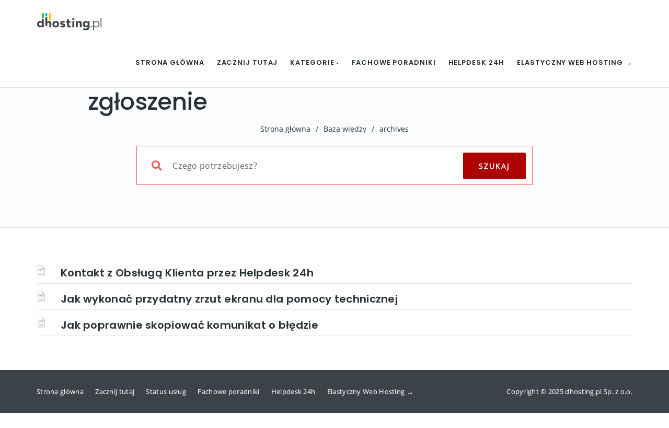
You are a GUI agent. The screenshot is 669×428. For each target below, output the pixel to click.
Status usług (166, 391)
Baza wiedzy (345, 129)
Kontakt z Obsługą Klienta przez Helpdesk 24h (187, 272)
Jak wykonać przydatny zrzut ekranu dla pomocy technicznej (229, 299)
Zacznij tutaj (247, 62)
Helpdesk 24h (476, 62)
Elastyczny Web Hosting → (574, 62)
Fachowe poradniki (393, 62)
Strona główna (169, 62)
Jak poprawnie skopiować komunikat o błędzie (189, 325)
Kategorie (313, 62)
